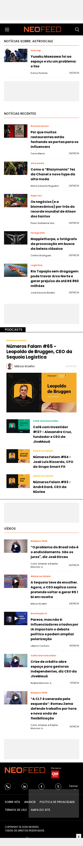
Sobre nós (12, 802)
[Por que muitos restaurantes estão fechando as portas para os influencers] (16, 131)
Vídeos (10, 528)
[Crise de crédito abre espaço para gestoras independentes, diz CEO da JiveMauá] (16, 660)
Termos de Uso (16, 810)
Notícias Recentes (20, 113)
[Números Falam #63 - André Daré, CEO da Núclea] (18, 481)
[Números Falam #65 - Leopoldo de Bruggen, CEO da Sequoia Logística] (41, 392)
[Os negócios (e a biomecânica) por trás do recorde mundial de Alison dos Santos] (16, 200)
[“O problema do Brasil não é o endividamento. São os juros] (16, 546)
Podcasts (13, 329)
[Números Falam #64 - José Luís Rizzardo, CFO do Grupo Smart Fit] (18, 456)
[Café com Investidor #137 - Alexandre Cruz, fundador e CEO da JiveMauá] (18, 426)
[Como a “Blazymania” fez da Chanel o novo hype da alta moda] (16, 168)
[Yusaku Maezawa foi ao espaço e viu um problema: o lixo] (16, 55)
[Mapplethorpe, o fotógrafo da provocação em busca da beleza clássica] (16, 238)
